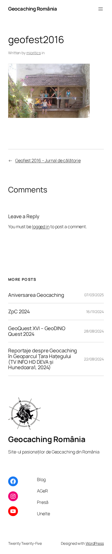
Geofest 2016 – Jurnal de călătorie (48, 160)
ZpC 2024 (19, 311)
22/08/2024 (94, 359)
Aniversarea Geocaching (36, 295)
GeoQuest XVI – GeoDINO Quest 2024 (36, 331)
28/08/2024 (94, 331)
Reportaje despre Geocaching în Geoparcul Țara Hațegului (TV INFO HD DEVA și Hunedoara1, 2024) (42, 359)
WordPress (95, 543)
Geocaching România (32, 8)
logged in (40, 227)
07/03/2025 (94, 294)
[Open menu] (100, 9)
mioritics (33, 52)
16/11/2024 (95, 311)
